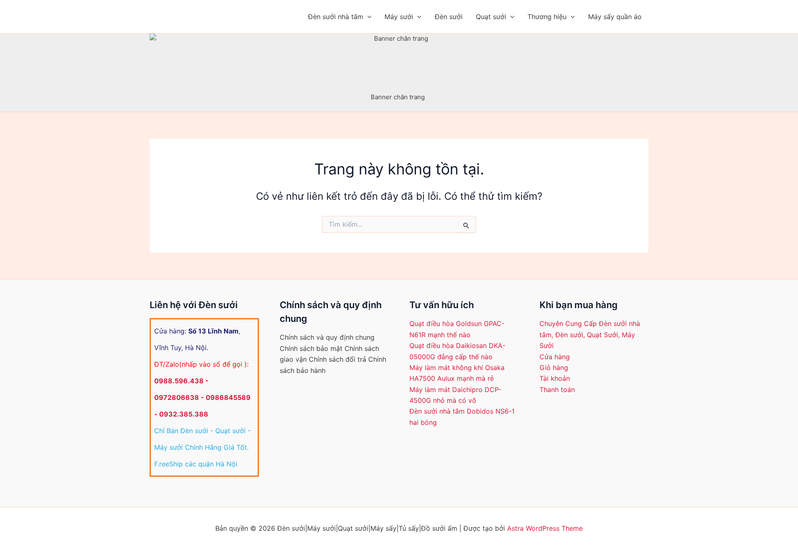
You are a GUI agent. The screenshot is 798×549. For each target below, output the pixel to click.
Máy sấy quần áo (615, 16)
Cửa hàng (554, 357)
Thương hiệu (546, 16)
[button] (367, 16)
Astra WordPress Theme (545, 528)
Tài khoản (554, 378)
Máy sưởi (398, 16)
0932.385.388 (183, 414)
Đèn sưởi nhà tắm (335, 16)
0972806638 (176, 397)
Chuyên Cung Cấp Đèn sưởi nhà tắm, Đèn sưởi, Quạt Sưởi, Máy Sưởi (589, 334)
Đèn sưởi (449, 16)
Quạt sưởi (491, 16)
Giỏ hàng (553, 367)
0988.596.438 (179, 381)
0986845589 (228, 397)
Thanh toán (557, 389)
